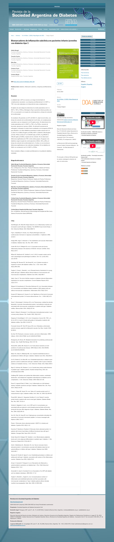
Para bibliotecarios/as (86, 78)
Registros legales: (61, 125)
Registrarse (33, 29)
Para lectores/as (85, 72)
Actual (12, 29)
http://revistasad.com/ (16, 502)
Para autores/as (85, 75)
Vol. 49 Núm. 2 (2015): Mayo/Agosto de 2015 (33, 35)
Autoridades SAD (54, 29)
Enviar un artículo (87, 36)
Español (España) (86, 84)
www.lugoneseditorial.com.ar (17, 525)
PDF (60, 83)
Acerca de (18, 29)
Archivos (26, 29)
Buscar (102, 29)
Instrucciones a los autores (69, 29)
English (83, 87)
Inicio (12, 35)
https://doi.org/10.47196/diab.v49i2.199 (24, 81)
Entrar (40, 29)
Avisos (46, 29)
